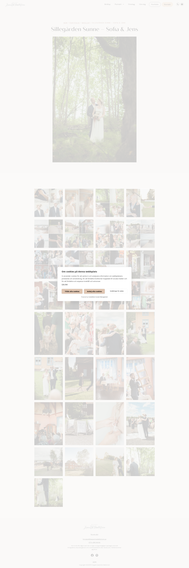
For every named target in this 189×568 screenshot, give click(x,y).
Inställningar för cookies (117, 291)
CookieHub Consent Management (98, 296)
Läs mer (65, 284)
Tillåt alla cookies (72, 291)
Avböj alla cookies (94, 291)
